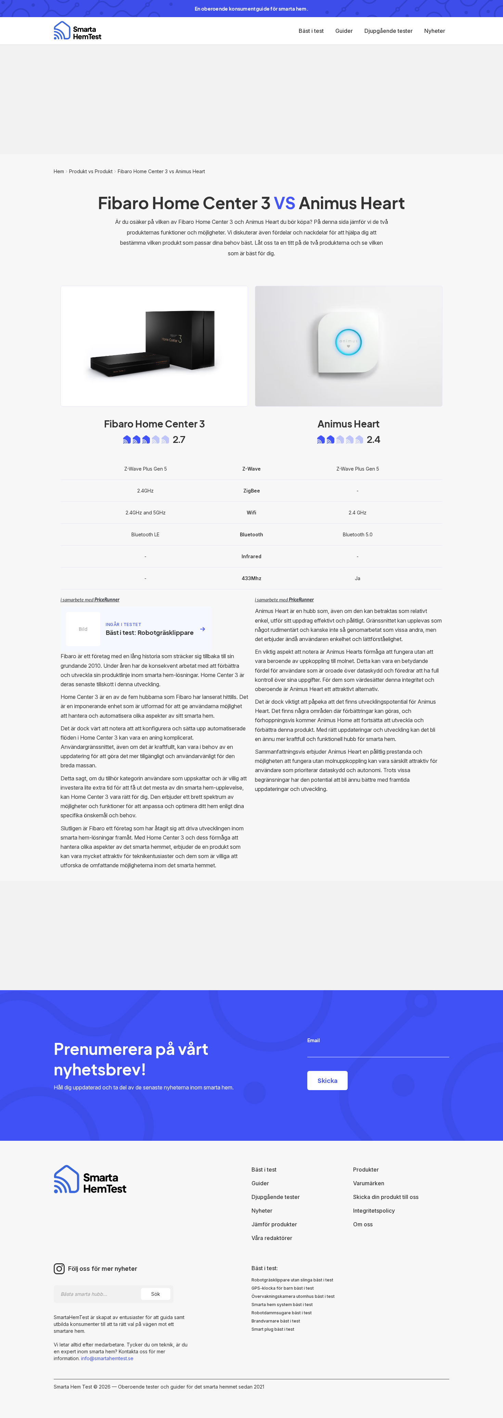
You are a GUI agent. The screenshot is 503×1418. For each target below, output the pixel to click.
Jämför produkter (274, 1224)
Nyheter (434, 30)
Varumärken (368, 1183)
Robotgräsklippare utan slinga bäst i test (292, 1279)
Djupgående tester (388, 30)
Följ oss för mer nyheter (102, 1268)
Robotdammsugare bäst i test (282, 1312)
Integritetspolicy (374, 1210)
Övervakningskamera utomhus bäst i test (293, 1296)
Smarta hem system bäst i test (282, 1304)
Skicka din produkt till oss (385, 1196)
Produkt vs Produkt (91, 171)
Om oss (363, 1224)
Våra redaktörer (272, 1238)
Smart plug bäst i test (273, 1329)
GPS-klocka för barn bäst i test (283, 1288)
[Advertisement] (251, 100)
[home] (77, 30)
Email (313, 1040)
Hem (59, 171)
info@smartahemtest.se (106, 1358)
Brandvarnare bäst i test (276, 1321)
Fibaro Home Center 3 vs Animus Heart (161, 171)
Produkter (366, 1169)
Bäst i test (311, 30)
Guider (344, 30)
